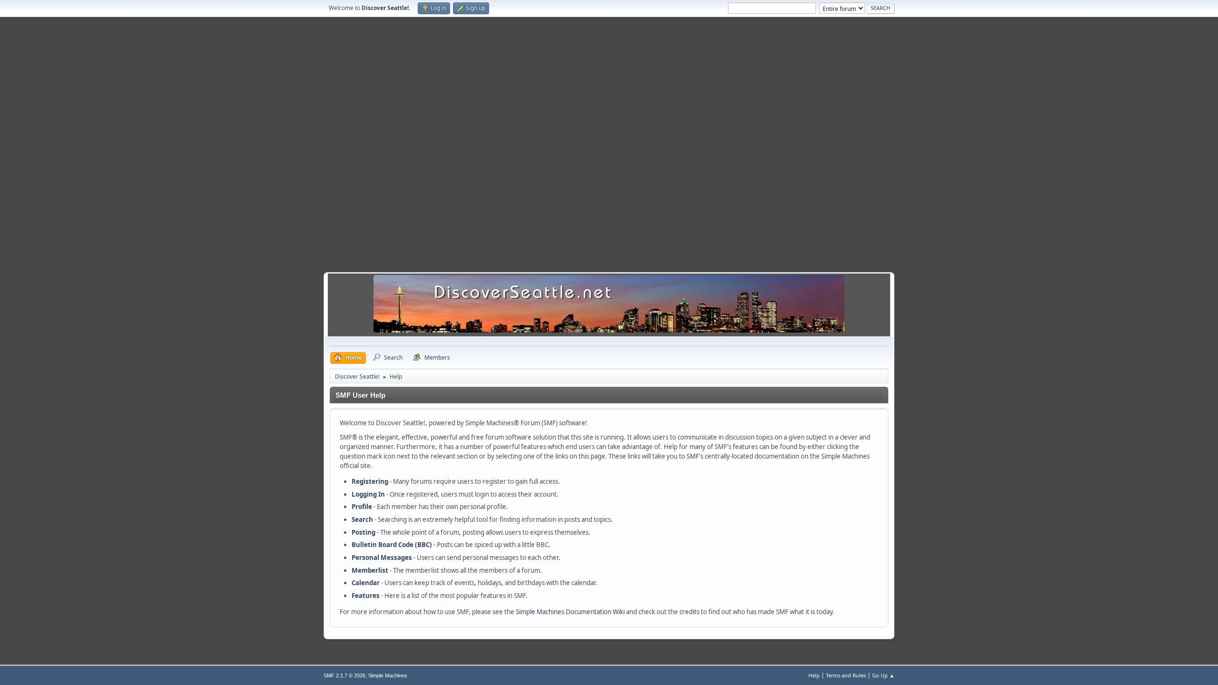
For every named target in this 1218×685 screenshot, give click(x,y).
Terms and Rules (846, 675)
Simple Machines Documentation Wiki (570, 611)
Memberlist (370, 570)
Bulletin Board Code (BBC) (392, 544)
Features (366, 595)
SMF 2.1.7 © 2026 (344, 675)
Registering (370, 481)
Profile (362, 506)
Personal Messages (382, 557)
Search (362, 519)
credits (689, 611)
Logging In (368, 494)
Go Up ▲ (883, 675)
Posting (363, 532)
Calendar (366, 582)
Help (814, 675)
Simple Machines (387, 675)
